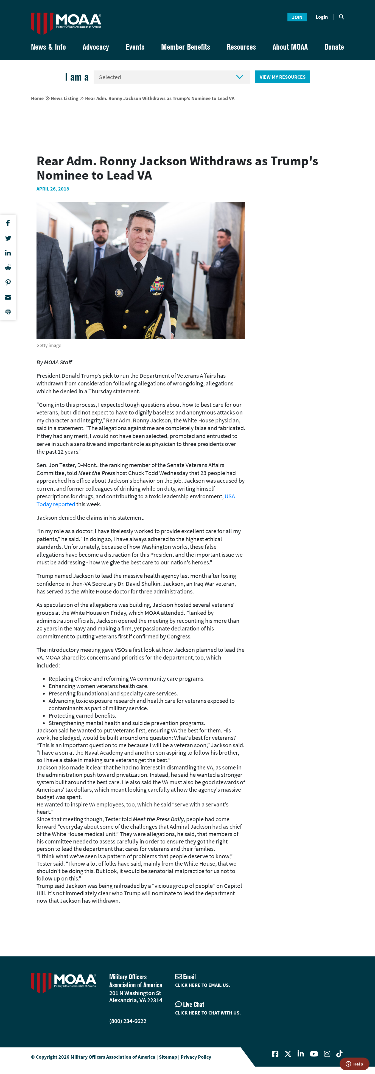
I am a (77, 76)
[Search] (341, 17)
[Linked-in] (301, 1054)
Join (297, 17)
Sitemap (168, 1057)
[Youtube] (314, 1054)
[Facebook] (275, 1054)
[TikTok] (339, 1054)
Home (37, 98)
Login (322, 17)
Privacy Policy (196, 1057)
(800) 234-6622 (127, 1021)
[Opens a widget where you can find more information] (354, 1064)
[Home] (66, 24)
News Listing (65, 98)
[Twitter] (287, 1054)
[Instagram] (327, 1054)
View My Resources (283, 77)
